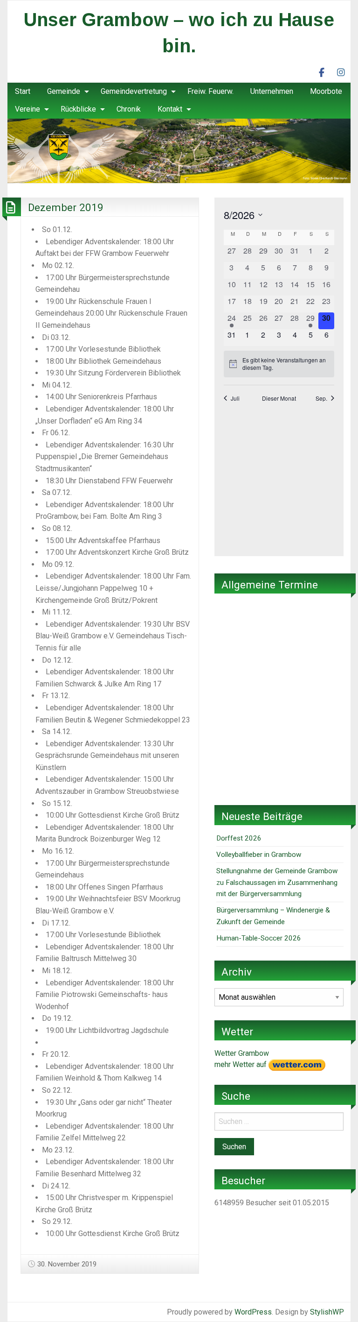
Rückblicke (78, 109)
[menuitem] (22, 91)
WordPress (253, 1312)
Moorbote (326, 91)
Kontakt (170, 109)
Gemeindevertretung (134, 91)
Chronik (129, 109)
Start (22, 91)
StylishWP (327, 1312)
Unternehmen (271, 91)
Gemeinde (63, 91)
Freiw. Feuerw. (210, 91)
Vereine (27, 109)
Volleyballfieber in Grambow (258, 854)
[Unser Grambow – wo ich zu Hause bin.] (179, 150)
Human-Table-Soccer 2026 (258, 938)
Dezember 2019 (65, 207)
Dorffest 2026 (239, 838)
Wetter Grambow (241, 1053)
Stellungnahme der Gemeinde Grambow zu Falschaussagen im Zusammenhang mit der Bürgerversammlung (276, 882)
